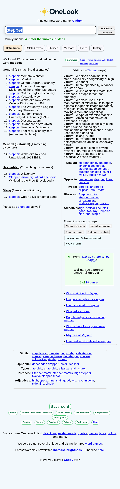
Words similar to (82, 293)
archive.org (94, 63)
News (90, 60)
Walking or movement (75, 226)
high (81, 208)
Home (13, 413)
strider (83, 165)
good (82, 211)
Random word (82, 413)
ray (95, 211)
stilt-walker (39, 359)
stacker (100, 171)
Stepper (49, 177)
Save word (72, 60)
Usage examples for (85, 299)
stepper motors (89, 197)
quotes (82, 433)
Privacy (67, 422)
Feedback (53, 422)
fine (88, 214)
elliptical (84, 190)
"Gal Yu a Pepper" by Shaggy (95, 258)
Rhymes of (79, 335)
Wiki (104, 60)
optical (90, 208)
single (96, 214)
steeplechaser (98, 168)
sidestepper (96, 165)
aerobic (84, 186)
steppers (24, 206)
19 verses (92, 282)
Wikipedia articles (78, 311)
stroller (93, 174)
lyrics (102, 433)
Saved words (64, 413)
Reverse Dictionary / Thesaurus (37, 413)
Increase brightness (67, 450)
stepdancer (86, 162)
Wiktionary (92, 70)
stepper (14, 76)
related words (67, 433)
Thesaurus (106, 32)
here (101, 450)
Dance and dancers (74, 232)
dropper (99, 179)
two (89, 211)
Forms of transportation (100, 226)
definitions (50, 433)
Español (26, 422)
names (93, 433)
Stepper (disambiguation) (26, 177)
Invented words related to (88, 341)
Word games (60, 417)
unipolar (104, 211)
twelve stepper (88, 203)
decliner (84, 182)
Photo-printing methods (98, 232)
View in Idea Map (73, 244)
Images (97, 60)
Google (83, 60)
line (98, 208)
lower (109, 179)
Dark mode (82, 422)
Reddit (110, 60)
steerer (83, 168)
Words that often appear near (84, 328)
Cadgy (77, 20)
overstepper (103, 162)
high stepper (87, 200)
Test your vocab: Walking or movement (83, 238)
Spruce (39, 422)
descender (86, 179)
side (81, 214)
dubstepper (86, 171)
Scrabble (84, 63)
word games (93, 443)
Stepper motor (88, 194)
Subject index (101, 413)
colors (112, 433)
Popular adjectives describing (85, 319)
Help (95, 422)
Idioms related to (82, 305)
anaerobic (97, 186)
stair (93, 190)
